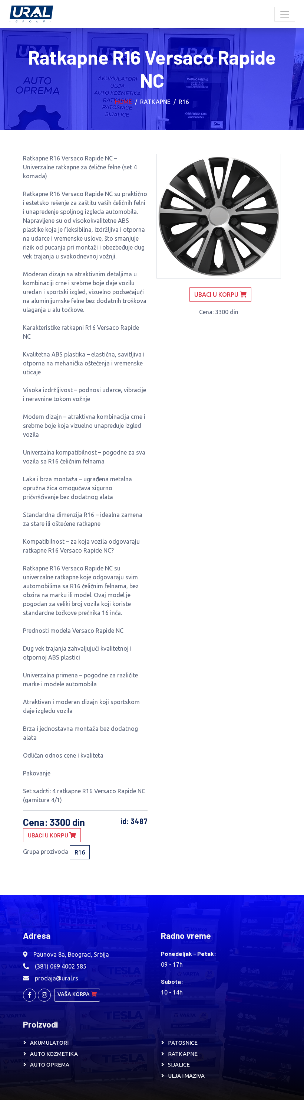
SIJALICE (179, 1064)
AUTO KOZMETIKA (54, 1054)
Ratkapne (155, 101)
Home (123, 101)
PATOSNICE (183, 1042)
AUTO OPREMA (49, 1064)
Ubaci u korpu (48, 835)
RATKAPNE (183, 1054)
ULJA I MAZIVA (186, 1076)
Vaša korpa (74, 994)
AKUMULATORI (49, 1042)
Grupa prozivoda (45, 851)
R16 (184, 101)
